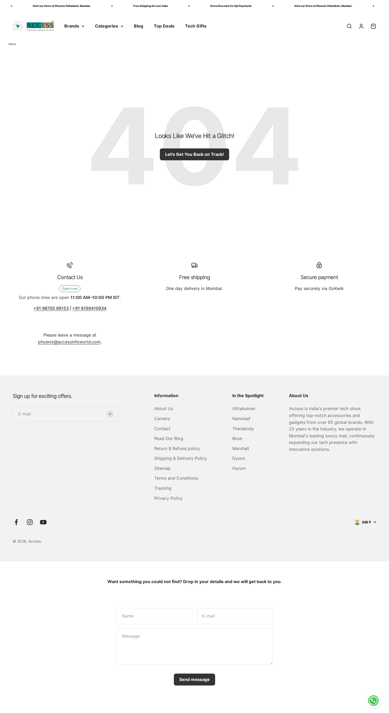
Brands (71, 26)
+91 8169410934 (89, 308)
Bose (237, 438)
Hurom (239, 468)
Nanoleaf (241, 418)
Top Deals (164, 26)
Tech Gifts (195, 26)
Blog (138, 26)
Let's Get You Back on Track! (194, 154)
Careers (162, 418)
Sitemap (162, 468)
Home (12, 44)
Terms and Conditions (176, 478)
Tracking (162, 488)
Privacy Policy (168, 498)
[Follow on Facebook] (16, 522)
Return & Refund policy (177, 448)
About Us (163, 408)
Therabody (243, 428)
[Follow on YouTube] (43, 522)
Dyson (238, 458)
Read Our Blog (168, 438)
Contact (162, 428)
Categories (106, 26)
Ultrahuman (243, 408)
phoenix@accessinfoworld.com (69, 341)
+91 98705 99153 (51, 308)
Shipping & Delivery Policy (180, 458)
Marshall (240, 448)
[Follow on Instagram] (29, 522)
